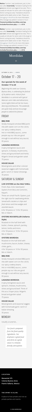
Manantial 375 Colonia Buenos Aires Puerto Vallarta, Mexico (10, 381)
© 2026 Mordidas (16, 409)
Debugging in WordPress (7, 17)
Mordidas (16, 55)
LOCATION (6, 374)
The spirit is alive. (10, 392)
